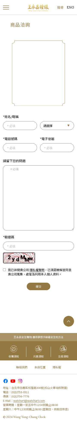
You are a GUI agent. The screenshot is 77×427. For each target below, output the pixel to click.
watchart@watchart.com (29, 401)
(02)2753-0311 (20, 392)
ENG (70, 7)
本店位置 (40, 367)
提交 (38, 286)
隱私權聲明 (37, 270)
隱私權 (57, 367)
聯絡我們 (21, 367)
